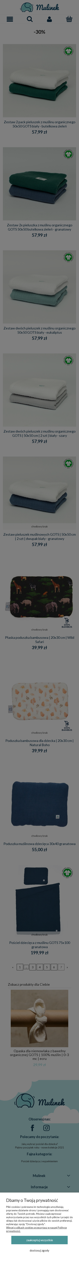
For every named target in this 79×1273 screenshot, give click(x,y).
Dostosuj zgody (39, 1250)
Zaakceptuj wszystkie (39, 1240)
